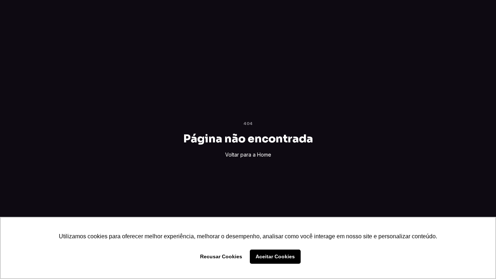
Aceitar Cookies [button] (275, 256)
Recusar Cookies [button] (221, 256)
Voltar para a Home (248, 154)
